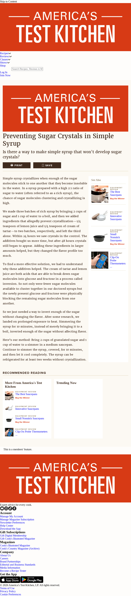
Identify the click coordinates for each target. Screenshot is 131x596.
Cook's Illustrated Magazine (15, 545)
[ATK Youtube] (2, 509)
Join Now (5, 75)
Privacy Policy (8, 591)
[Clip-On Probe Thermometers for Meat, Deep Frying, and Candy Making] (99, 260)
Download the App (10, 528)
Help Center (6, 525)
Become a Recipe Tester (13, 570)
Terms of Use (7, 588)
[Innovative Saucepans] (99, 215)
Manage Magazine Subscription (17, 519)
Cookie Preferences (10, 594)
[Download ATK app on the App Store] (10, 582)
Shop (3, 65)
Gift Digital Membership (13, 535)
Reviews (4, 56)
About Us (5, 555)
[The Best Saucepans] (99, 194)
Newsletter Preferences (12, 522)
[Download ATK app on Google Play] (31, 582)
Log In (3, 72)
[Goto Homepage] (65, 50)
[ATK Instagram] (6, 509)
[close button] (1, 452)
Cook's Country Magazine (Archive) (19, 548)
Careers (4, 558)
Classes (4, 59)
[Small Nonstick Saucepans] (99, 238)
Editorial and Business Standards (17, 564)
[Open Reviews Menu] (10, 56)
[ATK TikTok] (10, 509)
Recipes (4, 53)
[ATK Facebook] (14, 509)
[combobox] (27, 69)
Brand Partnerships (10, 561)
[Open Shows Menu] (8, 62)
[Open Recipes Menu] (10, 53)
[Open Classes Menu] (9, 59)
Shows (3, 62)
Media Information (10, 567)
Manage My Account (11, 516)
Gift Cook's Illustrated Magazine (17, 538)
